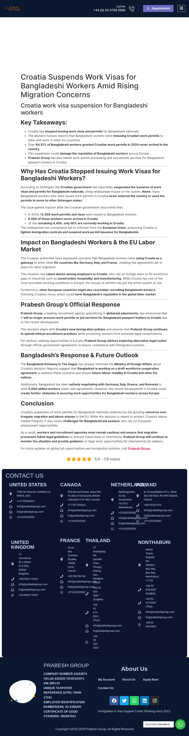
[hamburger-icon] (181, 8)
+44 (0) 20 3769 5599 (109, 10)
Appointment (161, 8)
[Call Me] (132, 9)
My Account (106, 679)
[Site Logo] (12, 12)
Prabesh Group (139, 448)
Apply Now (150, 679)
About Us (128, 679)
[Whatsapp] (134, 700)
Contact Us (106, 688)
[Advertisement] (94, 45)
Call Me (120, 6)
